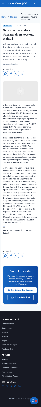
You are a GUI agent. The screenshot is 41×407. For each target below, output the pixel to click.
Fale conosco (7, 372)
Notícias (13, 17)
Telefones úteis (8, 349)
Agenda (5, 336)
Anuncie (5, 359)
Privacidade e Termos (10, 376)
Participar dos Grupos (22, 290)
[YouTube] (3, 386)
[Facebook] (11, 386)
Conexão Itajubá (8, 324)
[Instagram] (7, 386)
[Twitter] (15, 386)
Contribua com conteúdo (11, 368)
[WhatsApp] (19, 386)
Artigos (4, 341)
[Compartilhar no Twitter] (16, 73)
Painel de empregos (9, 345)
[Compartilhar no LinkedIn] (22, 73)
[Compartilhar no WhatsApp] (5, 73)
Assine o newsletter (9, 363)
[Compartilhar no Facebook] (11, 73)
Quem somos (7, 328)
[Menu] (3, 3)
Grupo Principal (22, 297)
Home (4, 17)
